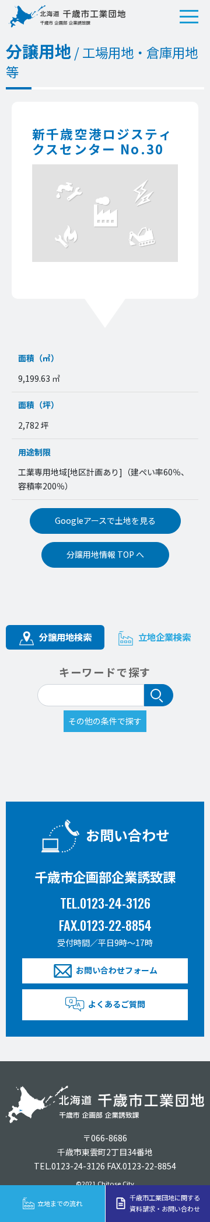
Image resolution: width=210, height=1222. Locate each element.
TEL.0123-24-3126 (105, 902)
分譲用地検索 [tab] (64, 636)
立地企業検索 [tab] (163, 636)
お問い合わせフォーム (117, 970)
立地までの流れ (59, 1203)
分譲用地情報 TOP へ (105, 554)
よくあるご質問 (116, 1004)
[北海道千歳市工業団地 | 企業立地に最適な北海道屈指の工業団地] (67, 16)
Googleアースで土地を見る (105, 520)
